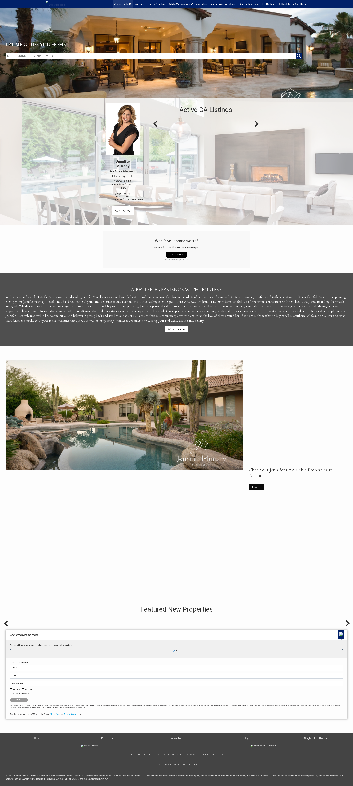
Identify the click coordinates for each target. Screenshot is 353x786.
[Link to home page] (57, 4)
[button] (176, 329)
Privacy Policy (55, 714)
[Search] (299, 56)
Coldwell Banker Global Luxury (292, 4)
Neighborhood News (249, 4)
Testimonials (216, 4)
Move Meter (201, 4)
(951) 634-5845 (122, 194)
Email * (15, 676)
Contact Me (122, 210)
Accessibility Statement (182, 754)
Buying (16, 689)
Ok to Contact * (21, 694)
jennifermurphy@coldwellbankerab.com (126, 199)
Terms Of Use (137, 754)
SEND (18, 700)
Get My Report (177, 254)
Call (178, 651)
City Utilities (269, 5)
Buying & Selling (158, 5)
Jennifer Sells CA (122, 4)
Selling (28, 689)
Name (14, 668)
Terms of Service (70, 714)
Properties (140, 5)
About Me (231, 5)
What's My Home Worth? (181, 4)
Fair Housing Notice (211, 754)
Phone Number (19, 683)
